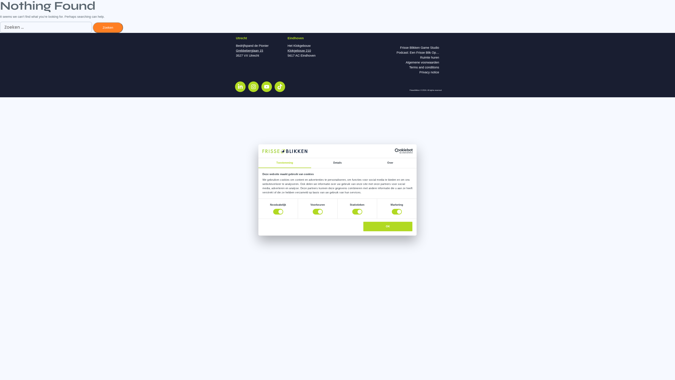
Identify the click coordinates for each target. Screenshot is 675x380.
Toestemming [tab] (284, 162)
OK (388, 226)
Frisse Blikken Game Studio (419, 47)
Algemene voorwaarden (422, 62)
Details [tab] (337, 162)
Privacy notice (429, 72)
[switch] (318, 212)
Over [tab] (390, 162)
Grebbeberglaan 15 (249, 50)
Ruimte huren (429, 57)
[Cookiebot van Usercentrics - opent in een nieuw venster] (397, 151)
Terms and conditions (424, 67)
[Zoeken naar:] (46, 27)
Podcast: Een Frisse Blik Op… (418, 52)
